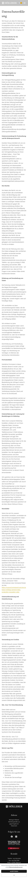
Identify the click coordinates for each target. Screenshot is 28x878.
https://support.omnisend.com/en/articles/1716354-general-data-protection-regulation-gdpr (14, 590)
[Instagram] (16, 836)
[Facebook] (12, 836)
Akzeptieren (14, 871)
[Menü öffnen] (24, 2)
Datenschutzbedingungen (16, 867)
